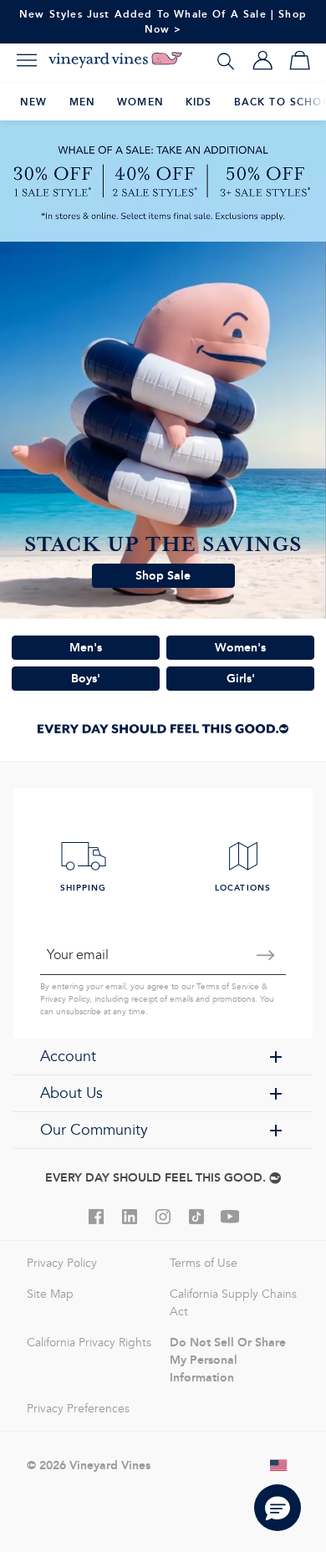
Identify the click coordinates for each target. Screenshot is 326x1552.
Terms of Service (227, 987)
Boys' (85, 678)
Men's (85, 647)
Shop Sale (163, 575)
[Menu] (26, 60)
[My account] (262, 60)
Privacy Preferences (78, 1408)
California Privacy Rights (89, 1342)
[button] (277, 1507)
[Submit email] (266, 955)
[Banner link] (163, 181)
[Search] (225, 60)
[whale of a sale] (163, 430)
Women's (240, 647)
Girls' (241, 678)
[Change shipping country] (279, 1465)
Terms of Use (203, 1263)
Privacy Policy (64, 999)
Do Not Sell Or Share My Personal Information (228, 1359)
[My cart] (299, 60)
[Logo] (115, 60)
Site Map (50, 1294)
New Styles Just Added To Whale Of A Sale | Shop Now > (163, 21)
